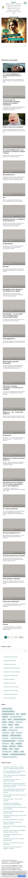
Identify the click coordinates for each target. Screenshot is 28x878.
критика (4, 724)
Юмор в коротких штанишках (13, 127)
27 (16, 637)
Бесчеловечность (9, 175)
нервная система (19, 727)
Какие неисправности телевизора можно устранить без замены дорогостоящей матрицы (14, 791)
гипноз (3, 719)
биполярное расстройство (8, 714)
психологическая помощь (16, 738)
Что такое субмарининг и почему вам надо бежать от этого (12, 75)
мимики (16, 724)
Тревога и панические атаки (10, 694)
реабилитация (5, 743)
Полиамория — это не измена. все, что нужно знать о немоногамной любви (13, 315)
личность (10, 724)
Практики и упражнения (10, 698)
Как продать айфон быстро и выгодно (13, 819)
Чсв (4, 197)
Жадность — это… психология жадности (13, 412)
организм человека (13, 730)
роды (12, 743)
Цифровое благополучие (10, 683)
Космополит (7, 435)
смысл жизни (12, 746)
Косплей (6, 266)
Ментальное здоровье (9, 679)
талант (10, 748)
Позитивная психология (10, 664)
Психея (13, 2)
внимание (23, 714)
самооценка (18, 743)
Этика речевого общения (11, 578)
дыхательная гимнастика (19, 719)
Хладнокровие (8, 243)
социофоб (4, 748)
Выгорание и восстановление (11, 690)
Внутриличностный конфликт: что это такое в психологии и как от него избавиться (13, 484)
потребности (19, 732)
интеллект (11, 722)
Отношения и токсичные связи (11, 686)
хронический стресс (6, 751)
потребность (5, 735)
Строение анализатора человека (14, 556)
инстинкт (4, 722)
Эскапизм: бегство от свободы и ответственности (14, 220)
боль (18, 714)
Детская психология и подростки (12, 668)
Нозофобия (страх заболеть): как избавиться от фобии (13, 290)
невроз (11, 727)
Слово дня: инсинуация (11, 601)
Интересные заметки (7, 708)
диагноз (9, 719)
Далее (21, 637)
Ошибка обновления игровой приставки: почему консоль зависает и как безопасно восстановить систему (14, 785)
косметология (19, 722)
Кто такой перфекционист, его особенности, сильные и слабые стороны (14, 151)
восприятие (5, 716)
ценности (16, 751)
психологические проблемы (8, 740)
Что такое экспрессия (10, 509)
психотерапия (20, 740)
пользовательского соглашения (9, 876)
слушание (4, 746)
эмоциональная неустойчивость (9, 757)
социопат (20, 746)
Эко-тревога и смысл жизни (10, 656)
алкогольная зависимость (8, 711)
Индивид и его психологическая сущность (14, 459)
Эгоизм (5, 624)
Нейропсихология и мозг (10, 660)
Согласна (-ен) (22, 876)
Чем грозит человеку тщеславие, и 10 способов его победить (13, 387)
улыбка (16, 748)
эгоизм (22, 751)
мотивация (4, 727)
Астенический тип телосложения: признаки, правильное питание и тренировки (11, 102)
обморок (4, 730)
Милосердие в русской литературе (10, 362)
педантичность (5, 732)
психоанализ (5, 738)
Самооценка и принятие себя (11, 675)
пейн (13, 732)
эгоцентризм (5, 754)
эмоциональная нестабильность (18, 754)
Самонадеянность (9, 338)
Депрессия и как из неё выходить (12, 671)
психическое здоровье (16, 735)
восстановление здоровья (16, 716)
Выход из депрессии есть (11, 533)
